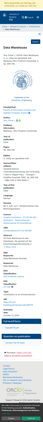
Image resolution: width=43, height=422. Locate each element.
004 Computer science (13, 276)
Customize (6, 414)
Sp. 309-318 (9, 150)
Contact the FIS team (15, 342)
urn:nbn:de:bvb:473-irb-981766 (17, 230)
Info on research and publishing (17, 380)
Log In (31, 17)
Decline (11, 418)
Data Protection (10, 371)
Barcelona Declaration (13, 377)
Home (4, 26)
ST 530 (6, 287)
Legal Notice (8, 368)
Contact (6, 366)
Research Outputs (18, 26)
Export (35, 41)
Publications (34, 26)
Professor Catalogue (12, 383)
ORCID (6, 374)
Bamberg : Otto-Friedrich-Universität (20, 131)
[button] (25, 17)
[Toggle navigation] (38, 17)
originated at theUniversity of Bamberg (21, 98)
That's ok (31, 418)
